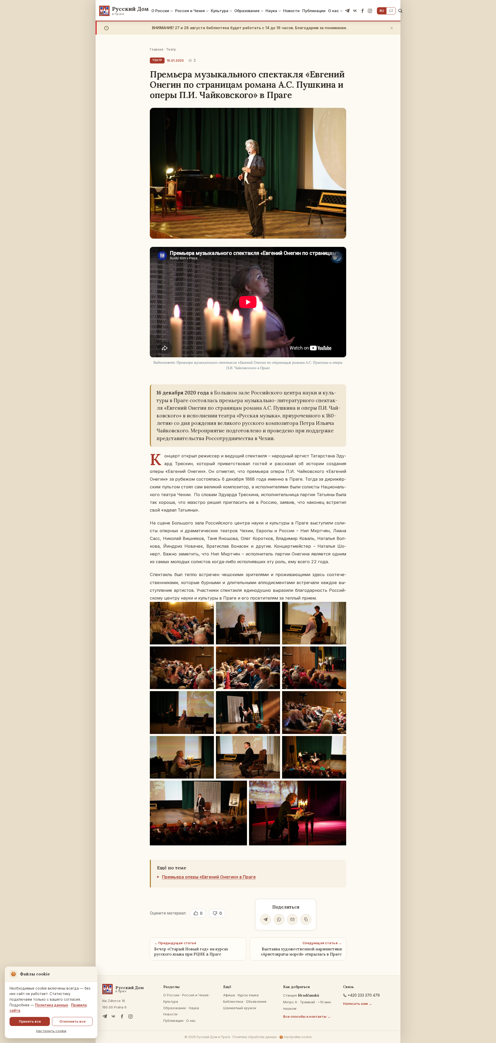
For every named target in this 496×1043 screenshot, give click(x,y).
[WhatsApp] (279, 919)
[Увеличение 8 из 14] (273, 697)
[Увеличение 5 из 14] (273, 653)
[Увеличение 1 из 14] (207, 608)
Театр (171, 49)
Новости (291, 11)
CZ (391, 11)
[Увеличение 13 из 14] (240, 787)
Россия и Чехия (190, 11)
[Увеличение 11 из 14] (273, 742)
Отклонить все (72, 1021)
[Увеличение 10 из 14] (207, 742)
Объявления (256, 1001)
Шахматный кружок (239, 1008)
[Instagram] (370, 10)
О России (160, 11)
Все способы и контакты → (307, 1016)
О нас (333, 11)
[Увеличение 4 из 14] (207, 653)
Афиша (229, 995)
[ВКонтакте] (355, 10)
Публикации (314, 11)
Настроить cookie (51, 1031)
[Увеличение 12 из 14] (339, 742)
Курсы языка (248, 995)
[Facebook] (362, 10)
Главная (156, 49)
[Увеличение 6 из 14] (339, 653)
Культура (219, 11)
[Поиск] (400, 10)
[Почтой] (292, 919)
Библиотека (233, 1001)
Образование (247, 11)
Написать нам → (357, 1003)
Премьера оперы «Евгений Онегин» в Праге (209, 876)
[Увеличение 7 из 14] (207, 697)
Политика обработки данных (255, 1037)
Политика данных (51, 1005)
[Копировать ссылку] (305, 919)
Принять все (30, 1021)
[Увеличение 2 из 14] (273, 608)
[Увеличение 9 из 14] (339, 697)
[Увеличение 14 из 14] (339, 787)
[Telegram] (347, 10)
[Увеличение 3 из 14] (339, 608)
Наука (271, 11)
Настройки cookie (295, 1037)
